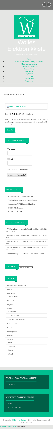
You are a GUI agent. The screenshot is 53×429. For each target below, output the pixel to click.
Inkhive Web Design (19, 420)
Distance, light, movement (17, 319)
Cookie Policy (29, 69)
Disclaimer (29, 71)
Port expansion (13, 296)
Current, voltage (13, 315)
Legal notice (29, 74)
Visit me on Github (14, 407)
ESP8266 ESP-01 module (19, 114)
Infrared (10, 350)
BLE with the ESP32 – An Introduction (21, 196)
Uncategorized (12, 331)
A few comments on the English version (29, 61)
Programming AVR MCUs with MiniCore (21, 204)
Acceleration (12, 311)
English (9, 289)
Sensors (9, 308)
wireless (10, 335)
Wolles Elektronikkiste (26, 45)
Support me (29, 81)
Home (29, 59)
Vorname (11, 149)
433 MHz (11, 342)
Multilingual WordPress (8, 426)
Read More (10, 130)
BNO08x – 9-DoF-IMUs (16, 212)
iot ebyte (10, 235)
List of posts (29, 76)
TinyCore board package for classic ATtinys (22, 200)
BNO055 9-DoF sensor (15, 208)
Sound (9, 328)
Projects (10, 305)
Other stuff (10, 301)
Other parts (11, 293)
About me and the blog (29, 64)
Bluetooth (11, 346)
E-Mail (11, 159)
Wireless (10, 339)
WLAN (10, 354)
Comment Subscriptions (29, 66)
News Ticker (29, 79)
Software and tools (13, 324)
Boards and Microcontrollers (16, 285)
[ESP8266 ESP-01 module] (17, 107)
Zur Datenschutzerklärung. (17, 169)
